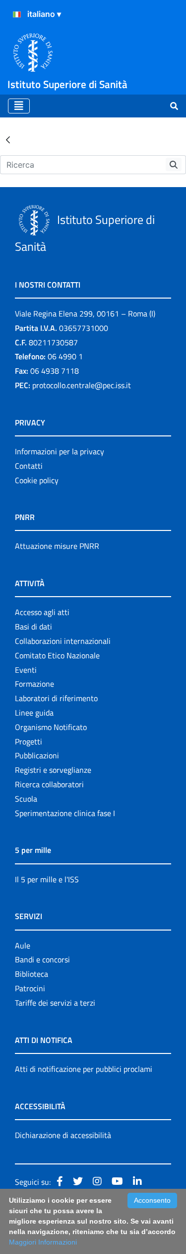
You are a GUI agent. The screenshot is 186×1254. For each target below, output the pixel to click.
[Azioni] (16, 14)
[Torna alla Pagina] (8, 139)
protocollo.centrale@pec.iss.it (81, 385)
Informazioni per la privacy (59, 451)
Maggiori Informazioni (43, 1242)
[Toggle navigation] (19, 106)
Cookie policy (37, 480)
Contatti (29, 466)
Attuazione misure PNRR (57, 546)
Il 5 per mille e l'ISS (47, 879)
